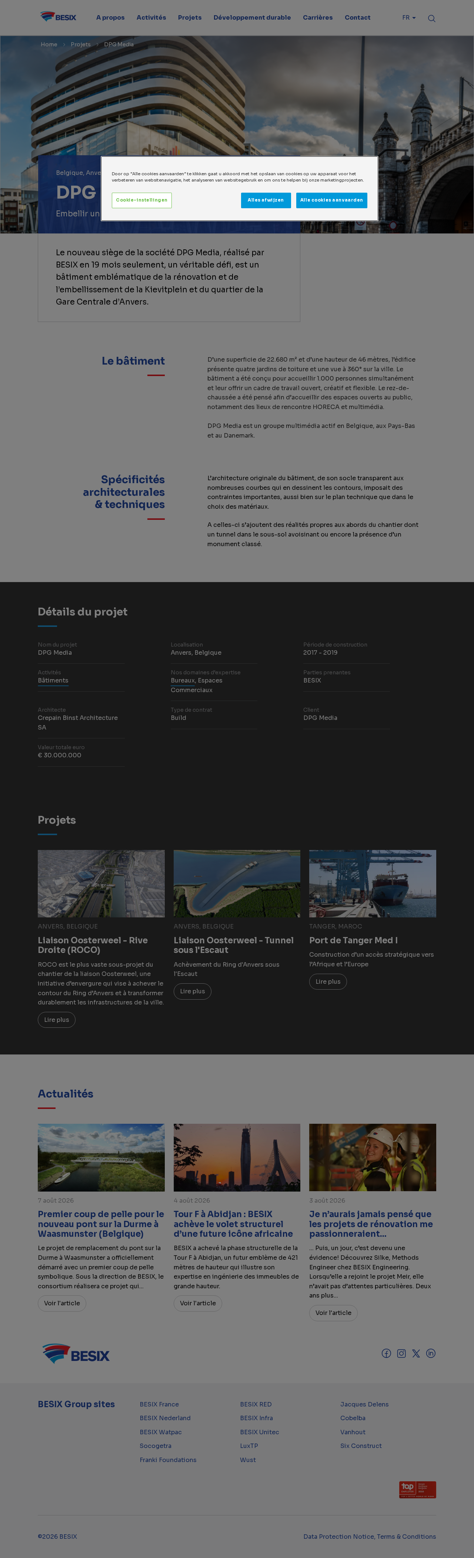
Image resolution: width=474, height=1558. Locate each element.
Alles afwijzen (266, 200)
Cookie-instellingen (142, 200)
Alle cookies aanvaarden (331, 200)
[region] (239, 188)
